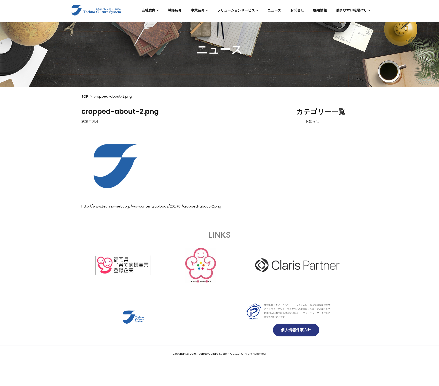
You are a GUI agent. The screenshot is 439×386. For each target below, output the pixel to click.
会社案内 (148, 10)
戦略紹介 (175, 10)
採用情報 (320, 10)
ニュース (274, 10)
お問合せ (297, 10)
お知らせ (312, 121)
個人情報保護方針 (296, 330)
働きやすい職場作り (351, 10)
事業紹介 (198, 10)
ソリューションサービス (236, 10)
